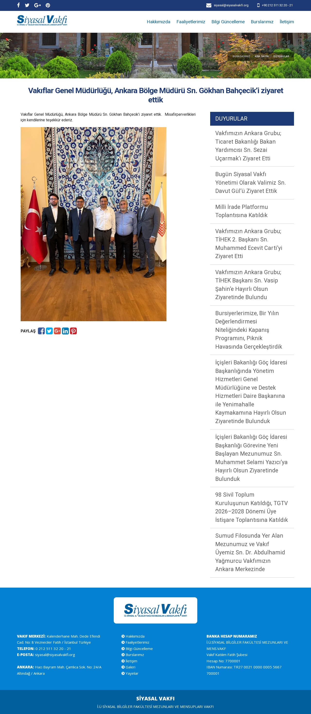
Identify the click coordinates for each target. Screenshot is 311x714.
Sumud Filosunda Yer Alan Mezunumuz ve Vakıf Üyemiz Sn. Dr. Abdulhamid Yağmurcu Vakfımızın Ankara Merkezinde (250, 553)
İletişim (287, 21)
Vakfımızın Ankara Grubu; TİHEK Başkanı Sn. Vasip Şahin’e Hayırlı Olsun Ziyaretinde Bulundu (248, 285)
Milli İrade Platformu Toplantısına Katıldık (241, 211)
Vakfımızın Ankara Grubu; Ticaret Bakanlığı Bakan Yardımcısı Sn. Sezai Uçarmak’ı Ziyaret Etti (248, 146)
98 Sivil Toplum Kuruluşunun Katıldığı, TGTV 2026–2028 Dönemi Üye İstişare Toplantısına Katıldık (251, 507)
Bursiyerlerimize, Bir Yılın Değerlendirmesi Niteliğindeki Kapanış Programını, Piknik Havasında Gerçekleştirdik (248, 330)
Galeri (130, 667)
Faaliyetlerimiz (190, 21)
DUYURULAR (231, 118)
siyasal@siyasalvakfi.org (54, 654)
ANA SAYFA (262, 56)
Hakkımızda (158, 21)
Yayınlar (131, 673)
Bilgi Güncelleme (228, 21)
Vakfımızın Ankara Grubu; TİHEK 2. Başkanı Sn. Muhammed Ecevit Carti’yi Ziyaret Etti (248, 244)
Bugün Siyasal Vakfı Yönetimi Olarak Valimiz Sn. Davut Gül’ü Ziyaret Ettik (250, 182)
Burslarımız (262, 21)
